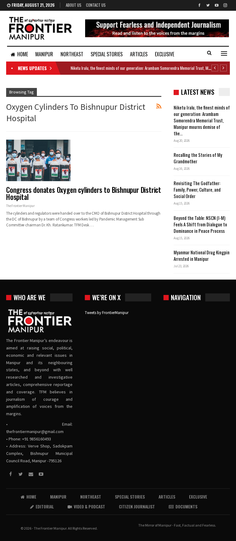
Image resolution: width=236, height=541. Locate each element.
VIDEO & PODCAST (89, 506)
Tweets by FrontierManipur (106, 312)
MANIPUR (44, 54)
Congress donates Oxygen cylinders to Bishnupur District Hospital (83, 193)
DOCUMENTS (186, 506)
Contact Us (96, 5)
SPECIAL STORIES (107, 54)
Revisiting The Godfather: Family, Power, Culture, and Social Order (197, 189)
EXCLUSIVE (164, 54)
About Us (73, 5)
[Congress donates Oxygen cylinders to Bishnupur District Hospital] (38, 160)
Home (22, 54)
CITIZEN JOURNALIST (137, 506)
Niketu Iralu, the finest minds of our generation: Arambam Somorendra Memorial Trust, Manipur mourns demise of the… (202, 120)
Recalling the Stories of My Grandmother (198, 158)
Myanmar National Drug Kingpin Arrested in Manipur (202, 255)
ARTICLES (139, 54)
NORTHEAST (72, 54)
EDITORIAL (45, 506)
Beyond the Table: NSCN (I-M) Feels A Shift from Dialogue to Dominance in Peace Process (200, 224)
